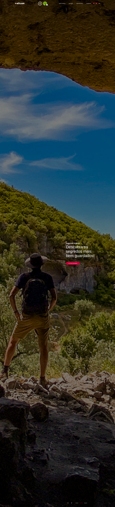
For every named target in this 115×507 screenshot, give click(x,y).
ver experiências (72, 267)
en (99, 3)
